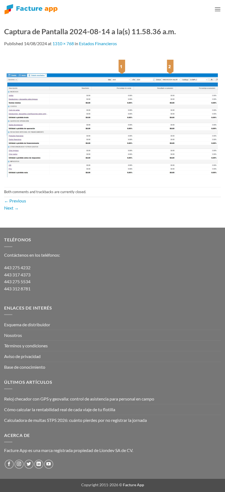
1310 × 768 (63, 43)
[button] (217, 9)
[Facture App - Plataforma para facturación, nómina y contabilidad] (31, 9)
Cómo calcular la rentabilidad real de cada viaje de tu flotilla (59, 409)
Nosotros (13, 335)
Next (11, 207)
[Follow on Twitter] (28, 464)
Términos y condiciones (26, 345)
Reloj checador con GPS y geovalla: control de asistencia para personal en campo (79, 398)
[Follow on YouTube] (48, 464)
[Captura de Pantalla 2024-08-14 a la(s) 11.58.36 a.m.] (112, 116)
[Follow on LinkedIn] (38, 464)
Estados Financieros (98, 43)
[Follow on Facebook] (9, 464)
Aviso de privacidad (22, 356)
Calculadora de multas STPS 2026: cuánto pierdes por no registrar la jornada (75, 420)
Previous (15, 200)
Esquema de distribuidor (27, 324)
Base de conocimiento (24, 367)
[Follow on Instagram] (19, 464)
